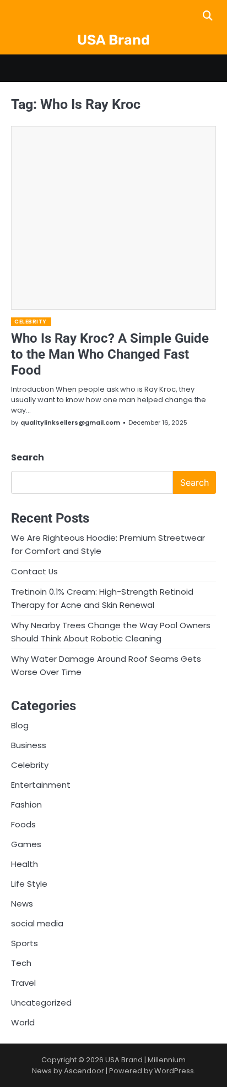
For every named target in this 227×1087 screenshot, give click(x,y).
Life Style (29, 884)
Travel (23, 983)
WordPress (174, 1071)
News (22, 903)
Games (26, 844)
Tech (21, 963)
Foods (23, 824)
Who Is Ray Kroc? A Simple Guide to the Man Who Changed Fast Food (110, 354)
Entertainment (41, 784)
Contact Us (34, 571)
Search (27, 457)
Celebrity (30, 321)
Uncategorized (41, 1002)
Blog (20, 725)
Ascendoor (84, 1071)
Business (28, 745)
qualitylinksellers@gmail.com (70, 422)
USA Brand (113, 40)
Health (24, 864)
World (23, 1022)
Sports (24, 943)
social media (37, 923)
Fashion (26, 804)
